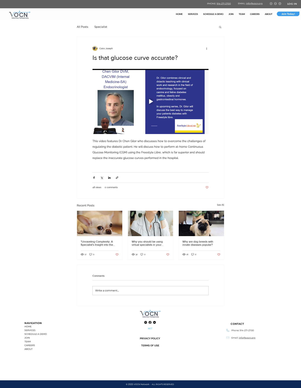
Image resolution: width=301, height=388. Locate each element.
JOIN (27, 337)
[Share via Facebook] (93, 177)
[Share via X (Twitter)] (101, 177)
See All (220, 205)
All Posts (82, 26)
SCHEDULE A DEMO (35, 334)
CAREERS (29, 345)
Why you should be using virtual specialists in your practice (147, 243)
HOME (28, 326)
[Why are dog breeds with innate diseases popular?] (201, 223)
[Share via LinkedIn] (109, 177)
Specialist (100, 26)
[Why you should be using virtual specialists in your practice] (150, 223)
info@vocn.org (254, 3)
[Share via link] (117, 177)
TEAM (27, 341)
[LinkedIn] (279, 3)
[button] (220, 27)
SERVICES (29, 330)
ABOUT (28, 349)
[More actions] (207, 48)
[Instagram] (271, 3)
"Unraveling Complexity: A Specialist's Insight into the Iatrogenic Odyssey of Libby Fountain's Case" (98, 243)
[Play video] (150, 101)
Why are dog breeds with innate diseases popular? (197, 243)
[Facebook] (275, 3)
